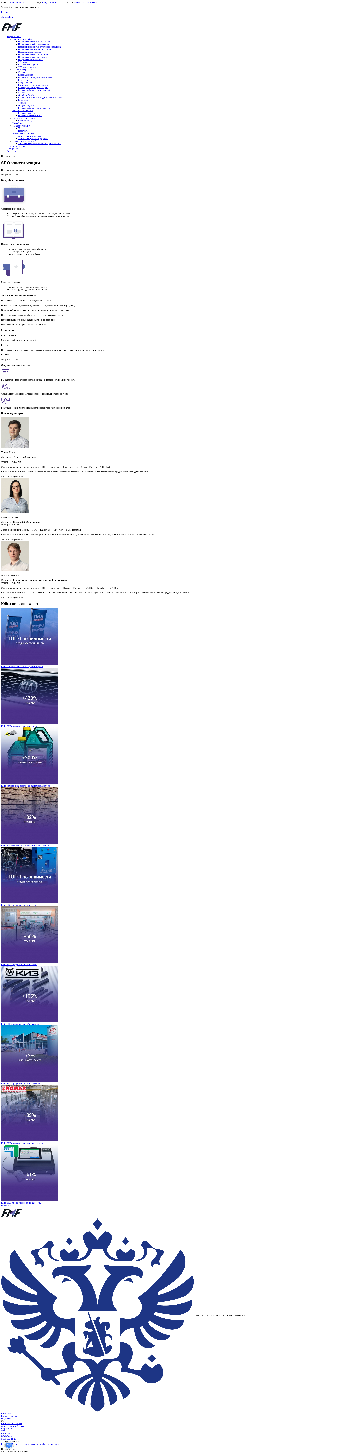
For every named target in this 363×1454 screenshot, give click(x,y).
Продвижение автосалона (30, 59)
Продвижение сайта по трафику (33, 44)
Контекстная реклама (22, 69)
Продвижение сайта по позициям (34, 41)
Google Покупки (26, 105)
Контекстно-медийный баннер (33, 85)
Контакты (11, 151)
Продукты (23, 131)
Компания (6, 1413)
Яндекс (21, 72)
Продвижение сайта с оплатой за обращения (39, 47)
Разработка (17, 123)
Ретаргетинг (24, 80)
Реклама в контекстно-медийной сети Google (40, 98)
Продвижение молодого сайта (32, 57)
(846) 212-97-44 (49, 2)
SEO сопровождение (28, 64)
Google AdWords (26, 95)
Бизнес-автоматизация (23, 133)
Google (21, 92)
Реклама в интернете (22, 110)
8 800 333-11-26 (81, 2)
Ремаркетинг (24, 100)
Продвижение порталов (29, 52)
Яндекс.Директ (25, 75)
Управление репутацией (24, 141)
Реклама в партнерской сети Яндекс (35, 77)
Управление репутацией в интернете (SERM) (40, 143)
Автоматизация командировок (33, 138)
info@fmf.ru (6, 1436)
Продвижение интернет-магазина (34, 49)
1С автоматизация (21, 126)
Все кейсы (6, 1205)
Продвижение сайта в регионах (33, 54)
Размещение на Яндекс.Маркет (33, 87)
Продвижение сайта (22, 39)
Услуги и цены (14, 36)
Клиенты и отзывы (16, 146)
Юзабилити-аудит (26, 120)
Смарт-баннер (25, 82)
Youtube (22, 103)
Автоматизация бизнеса (12, 1426)
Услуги (21, 128)
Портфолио (12, 148)
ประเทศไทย (7, 17)
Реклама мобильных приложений (34, 90)
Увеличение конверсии (23, 118)
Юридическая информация (25, 1444)
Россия (93, 2)
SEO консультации (27, 67)
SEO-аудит (23, 62)
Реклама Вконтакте (27, 113)
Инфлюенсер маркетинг (30, 115)
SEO (3, 1431)
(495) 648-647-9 (17, 2)
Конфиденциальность (49, 1444)
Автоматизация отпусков (30, 136)
